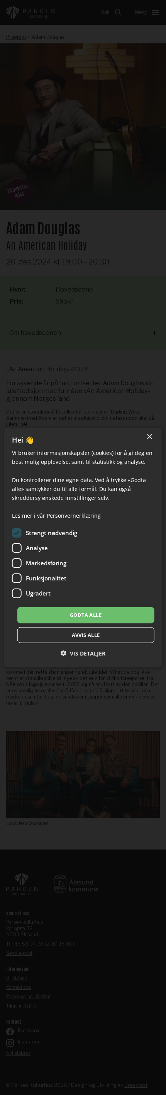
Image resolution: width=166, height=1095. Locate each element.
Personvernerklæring (74, 515)
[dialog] (83, 548)
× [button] (149, 437)
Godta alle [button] (86, 614)
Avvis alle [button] (86, 634)
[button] (83, 653)
